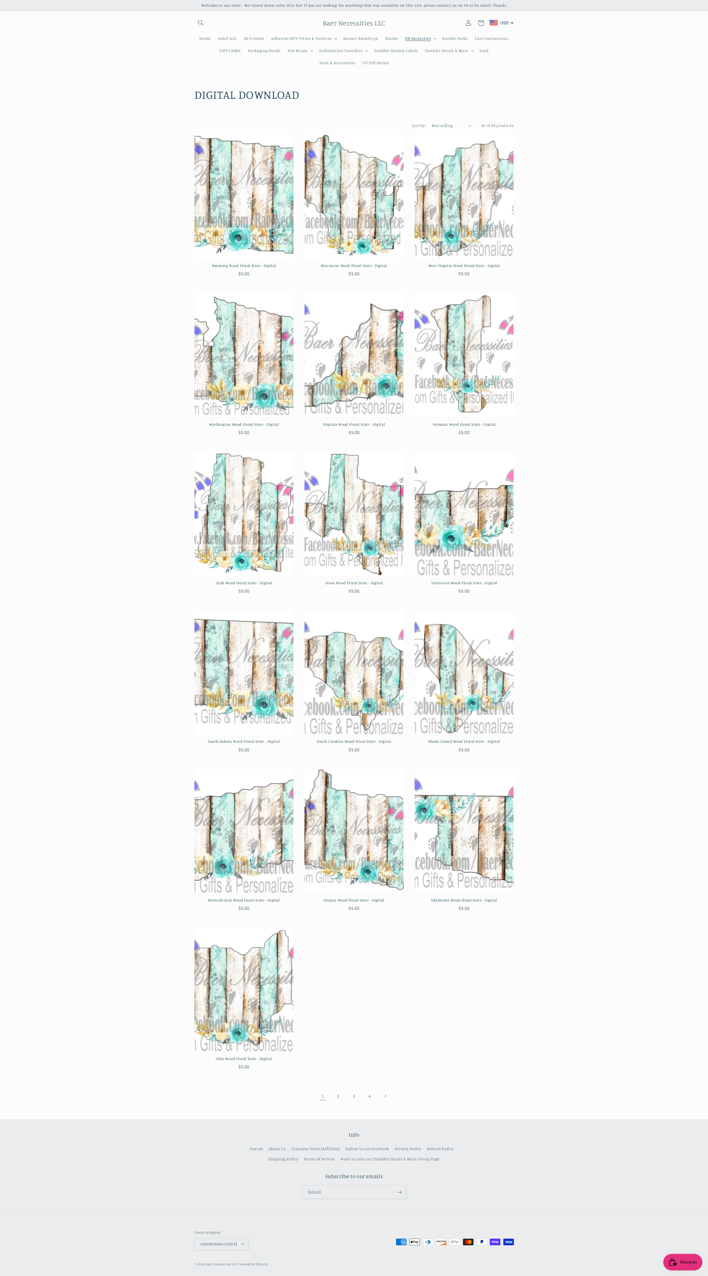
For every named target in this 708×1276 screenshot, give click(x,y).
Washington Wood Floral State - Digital (244, 424)
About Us (277, 1148)
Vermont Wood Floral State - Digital (464, 424)
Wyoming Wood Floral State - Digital (244, 265)
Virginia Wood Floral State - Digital (354, 424)
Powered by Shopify (253, 1264)
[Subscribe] (399, 1192)
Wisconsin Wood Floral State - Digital (354, 265)
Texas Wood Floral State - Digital (354, 583)
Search (256, 1148)
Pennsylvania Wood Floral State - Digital (244, 900)
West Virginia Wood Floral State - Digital (464, 265)
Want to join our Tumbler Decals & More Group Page (390, 1159)
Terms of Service (319, 1159)
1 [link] (322, 1096)
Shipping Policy (283, 1159)
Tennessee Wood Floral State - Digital (464, 583)
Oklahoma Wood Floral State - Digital (464, 900)
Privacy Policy (408, 1148)
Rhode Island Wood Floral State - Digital (464, 741)
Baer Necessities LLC (221, 1264)
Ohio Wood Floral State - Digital (244, 1058)
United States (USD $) (219, 1244)
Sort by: (419, 125)
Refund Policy (440, 1148)
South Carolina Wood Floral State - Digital (354, 741)
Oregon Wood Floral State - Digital (354, 900)
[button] (200, 23)
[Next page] (385, 1096)
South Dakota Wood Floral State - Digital (244, 741)
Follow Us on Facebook (367, 1148)
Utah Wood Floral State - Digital (244, 583)
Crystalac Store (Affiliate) (315, 1148)
